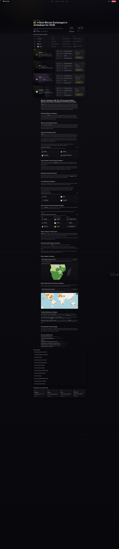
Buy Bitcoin (38, 20)
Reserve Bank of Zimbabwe (47, 124)
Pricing (67, 1)
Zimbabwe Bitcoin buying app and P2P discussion (49, 341)
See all (77, 214)
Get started (113, 1)
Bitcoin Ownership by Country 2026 (47, 346)
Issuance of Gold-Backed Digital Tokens (47, 338)
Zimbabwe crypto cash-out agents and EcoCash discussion (51, 344)
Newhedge (34, 20)
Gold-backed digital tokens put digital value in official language (51, 317)
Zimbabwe (43, 104)
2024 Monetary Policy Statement (46, 336)
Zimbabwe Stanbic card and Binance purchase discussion (50, 343)
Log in (109, 1)
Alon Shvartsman (38, 31)
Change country (112, 273)
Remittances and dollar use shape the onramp (48, 320)
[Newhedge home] (6, 1)
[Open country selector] (117, 275)
